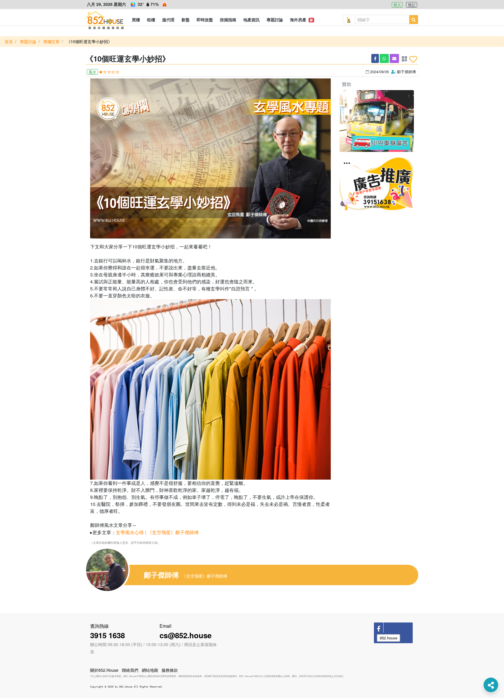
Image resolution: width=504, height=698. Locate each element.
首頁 (9, 41)
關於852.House (104, 670)
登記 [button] (411, 5)
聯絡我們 (130, 670)
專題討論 (28, 41)
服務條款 (170, 670)
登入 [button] (397, 5)
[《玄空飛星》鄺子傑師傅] (112, 569)
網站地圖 (150, 670)
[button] (136, 19)
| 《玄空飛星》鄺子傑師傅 (172, 532)
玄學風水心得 (130, 532)
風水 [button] (92, 72)
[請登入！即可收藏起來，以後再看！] (413, 59)
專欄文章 (51, 41)
